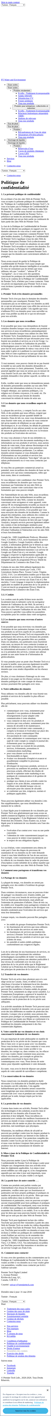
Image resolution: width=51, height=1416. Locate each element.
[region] (25, 1401)
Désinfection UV (25, 98)
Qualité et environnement (18, 1346)
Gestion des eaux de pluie (18, 1311)
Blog (9, 161)
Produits (17, 129)
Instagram (11, 1368)
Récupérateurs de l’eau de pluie (32, 132)
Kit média (11, 1336)
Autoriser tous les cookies (25, 1411)
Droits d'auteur (13, 1348)
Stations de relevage (27, 118)
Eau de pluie (13, 124)
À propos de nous (15, 1333)
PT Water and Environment (13, 80)
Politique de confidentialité (19, 1343)
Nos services (12, 1326)
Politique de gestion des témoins (21, 1356)
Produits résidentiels (22, 91)
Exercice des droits (15, 1353)
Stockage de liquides (16, 140)
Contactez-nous (14, 166)
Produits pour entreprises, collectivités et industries (31, 107)
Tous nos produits (26, 103)
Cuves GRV (23, 153)
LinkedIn (11, 1370)
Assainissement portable (17, 1316)
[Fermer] (47, 1390)
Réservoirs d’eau (25, 148)
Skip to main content (10, 2)
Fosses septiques (25, 101)
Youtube (10, 1373)
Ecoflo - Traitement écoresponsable (34, 93)
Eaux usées (13, 85)
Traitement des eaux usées (18, 1309)
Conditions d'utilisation (17, 1341)
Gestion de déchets (15, 1319)
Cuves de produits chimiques (31, 151)
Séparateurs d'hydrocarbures (30, 135)
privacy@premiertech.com (22, 1284)
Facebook (11, 1365)
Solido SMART (25, 96)
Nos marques (13, 1328)
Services (10, 158)
